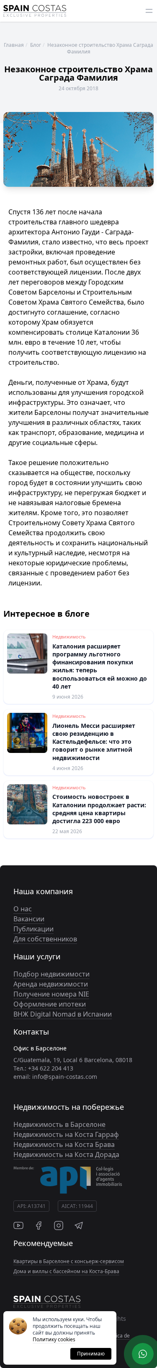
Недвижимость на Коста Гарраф (66, 1134)
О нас (22, 908)
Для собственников (45, 938)
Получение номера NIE (51, 994)
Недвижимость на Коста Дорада (66, 1154)
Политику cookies (54, 1339)
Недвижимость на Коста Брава (64, 1144)
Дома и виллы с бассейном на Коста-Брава (66, 1271)
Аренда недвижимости (50, 984)
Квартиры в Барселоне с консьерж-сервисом (68, 1261)
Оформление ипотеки (49, 1004)
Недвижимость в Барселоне (59, 1124)
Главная (14, 44)
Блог (35, 44)
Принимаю (91, 1353)
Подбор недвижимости (51, 974)
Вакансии (28, 918)
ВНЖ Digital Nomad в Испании (62, 1014)
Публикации (33, 928)
